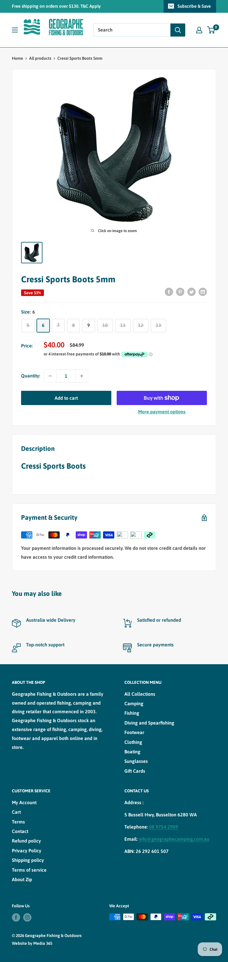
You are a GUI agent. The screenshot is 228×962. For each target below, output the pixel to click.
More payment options (162, 411)
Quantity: (30, 375)
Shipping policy (28, 860)
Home (17, 58)
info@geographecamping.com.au (174, 839)
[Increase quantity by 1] (81, 376)
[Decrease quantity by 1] (50, 376)
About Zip (22, 879)
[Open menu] (15, 30)
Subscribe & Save (194, 6)
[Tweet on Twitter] (191, 291)
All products (40, 58)
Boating (132, 751)
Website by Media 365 (32, 943)
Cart (16, 812)
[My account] (199, 30)
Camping (133, 703)
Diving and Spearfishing (149, 722)
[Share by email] (203, 291)
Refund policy (26, 840)
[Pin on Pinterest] (180, 291)
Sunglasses (136, 761)
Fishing (131, 713)
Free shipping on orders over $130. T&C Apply (56, 6)
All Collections (139, 694)
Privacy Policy (26, 850)
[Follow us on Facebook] (16, 917)
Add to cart (66, 398)
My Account (24, 802)
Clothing (133, 742)
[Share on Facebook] (169, 291)
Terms (18, 821)
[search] (132, 30)
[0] (211, 30)
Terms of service (29, 870)
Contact (20, 831)
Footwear (134, 732)
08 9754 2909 (163, 826)
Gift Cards (134, 771)
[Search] (177, 30)
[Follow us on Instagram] (27, 917)
